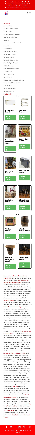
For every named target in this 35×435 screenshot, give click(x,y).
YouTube (15, 386)
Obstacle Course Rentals (11, 69)
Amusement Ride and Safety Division (15, 353)
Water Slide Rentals (10, 88)
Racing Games (8, 77)
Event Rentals (8, 49)
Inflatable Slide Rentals (11, 60)
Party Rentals (8, 71)
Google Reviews (17, 415)
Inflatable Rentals (9, 57)
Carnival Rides (8, 31)
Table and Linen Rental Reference (14, 80)
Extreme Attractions (10, 54)
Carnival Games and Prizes (12, 34)
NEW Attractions (9, 66)
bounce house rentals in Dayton (13, 307)
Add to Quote (8, 117)
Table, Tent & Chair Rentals (12, 83)
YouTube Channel (9, 410)
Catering (6, 40)
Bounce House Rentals (11, 29)
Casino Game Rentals (10, 37)
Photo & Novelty (9, 74)
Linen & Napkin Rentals (11, 63)
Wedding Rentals (9, 91)
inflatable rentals (9, 300)
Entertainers (7, 46)
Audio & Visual (8, 26)
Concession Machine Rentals (12, 43)
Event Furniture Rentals (11, 51)
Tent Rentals (8, 86)
